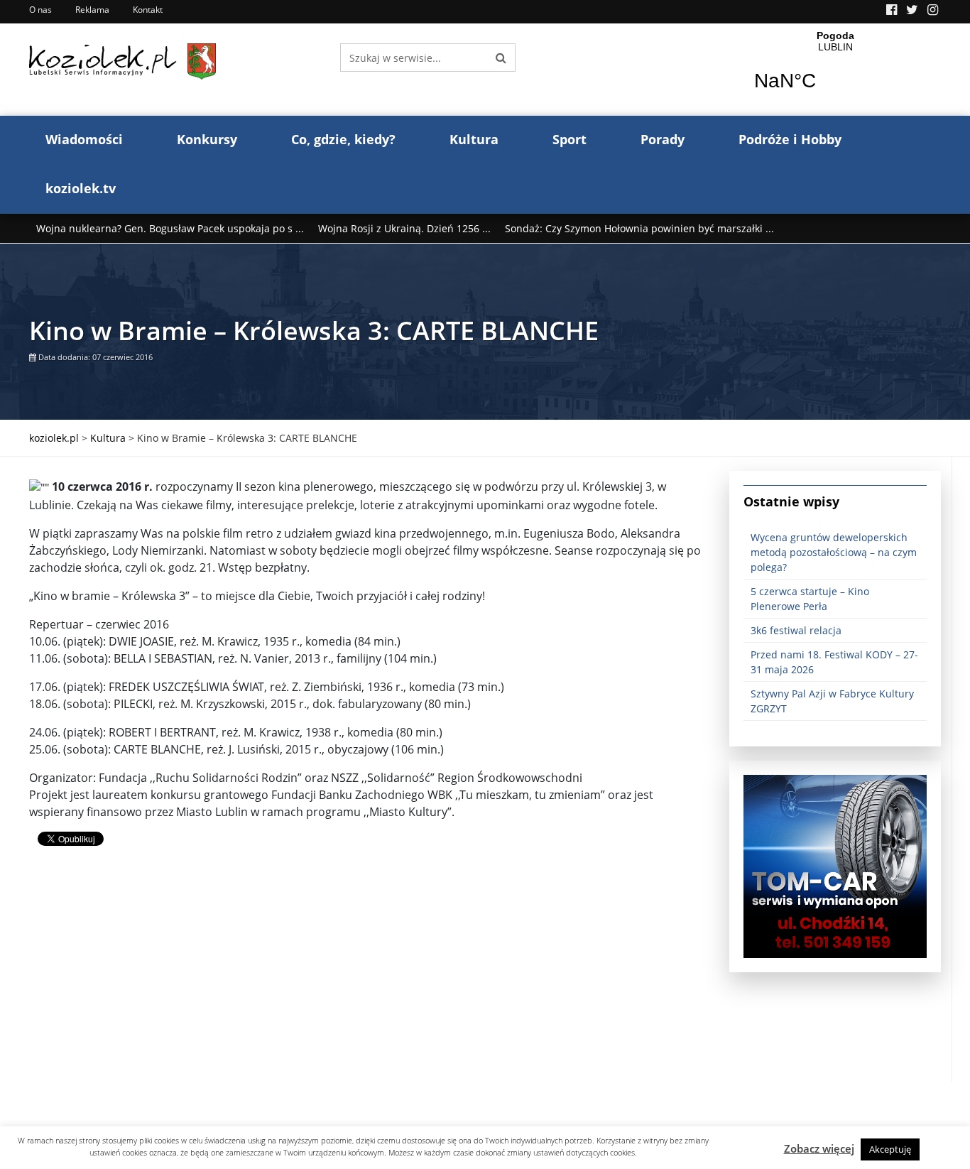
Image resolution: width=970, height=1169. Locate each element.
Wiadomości (84, 139)
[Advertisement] (368, 982)
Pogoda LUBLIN (835, 69)
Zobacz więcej (819, 1148)
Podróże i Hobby (790, 139)
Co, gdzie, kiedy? (343, 139)
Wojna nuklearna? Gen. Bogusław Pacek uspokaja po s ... (170, 228)
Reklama (92, 10)
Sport (569, 139)
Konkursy (207, 139)
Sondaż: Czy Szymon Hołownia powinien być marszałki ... (639, 228)
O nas (40, 10)
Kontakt (148, 10)
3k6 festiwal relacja (796, 630)
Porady (663, 139)
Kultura (473, 139)
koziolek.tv (80, 188)
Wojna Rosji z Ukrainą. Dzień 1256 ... (404, 228)
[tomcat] (835, 865)
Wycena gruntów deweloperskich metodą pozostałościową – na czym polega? (834, 552)
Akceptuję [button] (890, 1149)
